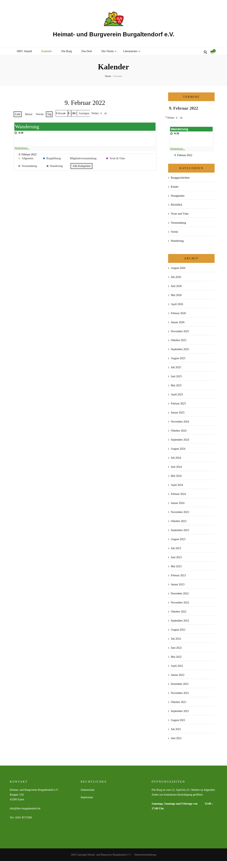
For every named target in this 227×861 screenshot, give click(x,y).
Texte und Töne (180, 213)
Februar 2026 (178, 313)
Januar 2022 (177, 674)
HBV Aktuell (24, 51)
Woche (40, 114)
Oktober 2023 (178, 521)
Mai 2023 (176, 566)
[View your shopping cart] (212, 52)
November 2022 (180, 602)
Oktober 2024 (178, 430)
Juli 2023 (176, 548)
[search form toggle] (205, 52)
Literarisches (130, 51)
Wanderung (177, 240)
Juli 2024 (176, 457)
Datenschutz (88, 789)
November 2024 (180, 421)
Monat (28, 114)
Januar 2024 (177, 502)
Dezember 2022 (180, 593)
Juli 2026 (176, 276)
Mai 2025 (176, 385)
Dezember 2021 (180, 683)
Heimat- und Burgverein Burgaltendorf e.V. (113, 34)
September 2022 (180, 620)
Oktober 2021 (178, 701)
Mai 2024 (176, 475)
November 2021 (180, 692)
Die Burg (66, 51)
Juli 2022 (176, 638)
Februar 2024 (178, 493)
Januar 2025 (177, 412)
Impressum (87, 797)
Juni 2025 (176, 376)
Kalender (46, 51)
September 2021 (180, 711)
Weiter (95, 113)
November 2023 (180, 512)
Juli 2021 (176, 729)
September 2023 (180, 530)
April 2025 (177, 394)
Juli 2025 (176, 367)
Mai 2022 (176, 656)
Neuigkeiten (177, 195)
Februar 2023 (178, 575)
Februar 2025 (178, 403)
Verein (174, 231)
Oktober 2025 (178, 340)
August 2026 (178, 267)
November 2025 (180, 331)
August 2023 (178, 539)
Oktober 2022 (178, 611)
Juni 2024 (176, 466)
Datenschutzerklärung (145, 854)
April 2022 (177, 665)
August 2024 (178, 448)
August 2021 (178, 720)
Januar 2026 (177, 322)
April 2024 (177, 484)
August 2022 (178, 629)
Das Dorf (86, 51)
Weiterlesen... (21, 148)
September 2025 (180, 349)
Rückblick (176, 204)
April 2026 (177, 304)
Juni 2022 (176, 647)
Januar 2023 (177, 584)
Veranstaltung (178, 222)
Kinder (175, 186)
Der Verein (107, 51)
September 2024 (180, 439)
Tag (49, 114)
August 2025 (178, 358)
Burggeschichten (180, 177)
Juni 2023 (176, 557)
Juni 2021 (176, 738)
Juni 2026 (176, 286)
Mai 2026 (176, 295)
